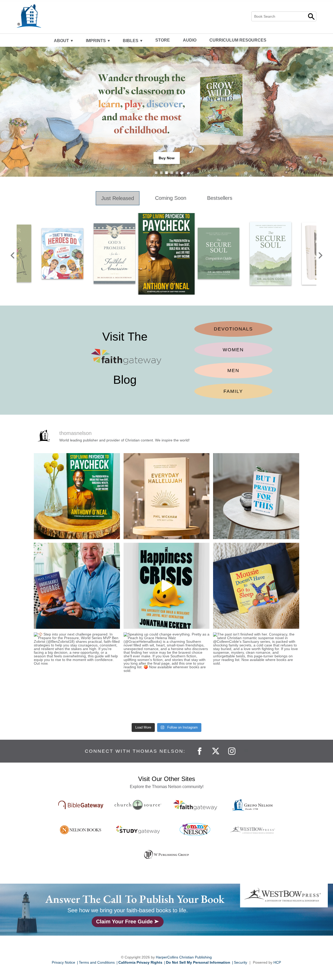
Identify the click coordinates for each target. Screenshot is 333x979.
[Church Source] (138, 805)
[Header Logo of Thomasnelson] (60, 16)
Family (233, 391)
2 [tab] (161, 172)
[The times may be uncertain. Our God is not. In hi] (77, 586)
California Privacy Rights (140, 962)
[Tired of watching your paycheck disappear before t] (77, 496)
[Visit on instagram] (232, 751)
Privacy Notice (63, 962)
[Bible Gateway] (81, 805)
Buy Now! (166, 158)
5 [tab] (177, 172)
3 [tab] (166, 172)
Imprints (96, 40)
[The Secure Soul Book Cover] (270, 253)
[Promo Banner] (166, 910)
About (61, 40)
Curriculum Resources (237, 40)
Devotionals (233, 329)
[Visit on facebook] (200, 751)
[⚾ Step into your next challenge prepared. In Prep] (77, 675)
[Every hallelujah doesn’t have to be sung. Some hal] (167, 496)
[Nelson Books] (81, 829)
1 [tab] (156, 172)
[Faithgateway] (195, 805)
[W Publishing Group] (166, 854)
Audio (189, 40)
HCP (277, 962)
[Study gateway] (138, 829)
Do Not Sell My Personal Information (198, 962)
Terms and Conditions (97, 962)
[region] (166, 254)
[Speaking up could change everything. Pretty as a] (167, 675)
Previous (12, 253)
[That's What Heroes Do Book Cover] (62, 253)
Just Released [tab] (117, 198)
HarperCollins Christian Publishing (184, 957)
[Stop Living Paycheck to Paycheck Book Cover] (166, 253)
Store (162, 40)
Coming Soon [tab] (170, 198)
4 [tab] (171, 172)
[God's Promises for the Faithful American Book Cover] (114, 253)
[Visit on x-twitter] (216, 751)
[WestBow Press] (252, 829)
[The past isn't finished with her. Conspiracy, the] (256, 675)
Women (233, 349)
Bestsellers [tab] (219, 198)
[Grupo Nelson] (252, 805)
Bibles (130, 40)
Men (233, 370)
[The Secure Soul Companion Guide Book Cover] (218, 253)
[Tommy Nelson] (195, 829)
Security (240, 962)
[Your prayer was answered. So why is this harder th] (256, 496)
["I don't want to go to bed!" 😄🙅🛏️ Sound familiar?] (256, 586)
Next (320, 253)
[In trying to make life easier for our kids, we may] (167, 586)
